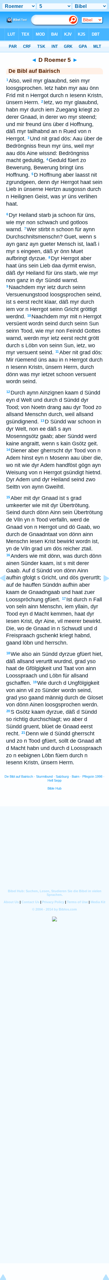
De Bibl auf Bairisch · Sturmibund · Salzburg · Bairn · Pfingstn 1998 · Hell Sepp (54, 778)
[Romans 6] (101, 592)
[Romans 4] (7, 592)
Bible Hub (54, 788)
